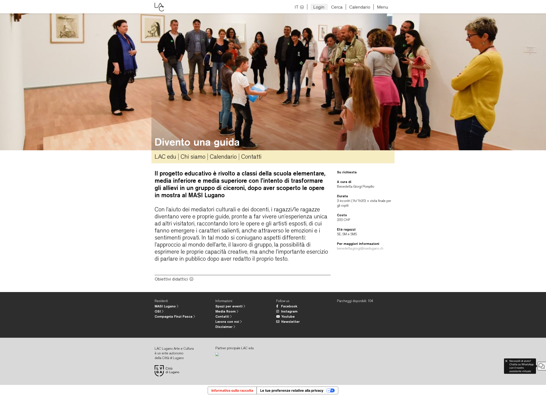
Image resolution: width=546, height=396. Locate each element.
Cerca (337, 7)
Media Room (226, 311)
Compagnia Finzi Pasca (174, 316)
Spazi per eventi (229, 306)
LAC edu (165, 156)
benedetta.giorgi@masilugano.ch (360, 248)
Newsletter (290, 321)
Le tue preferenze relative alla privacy (291, 390)
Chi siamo (193, 156)
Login (318, 7)
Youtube (288, 316)
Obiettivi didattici (171, 279)
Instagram (289, 311)
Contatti (251, 156)
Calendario (359, 7)
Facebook (289, 306)
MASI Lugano (166, 306)
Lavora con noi (227, 321)
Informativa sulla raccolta (232, 390)
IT (297, 7)
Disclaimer (224, 326)
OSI (158, 311)
